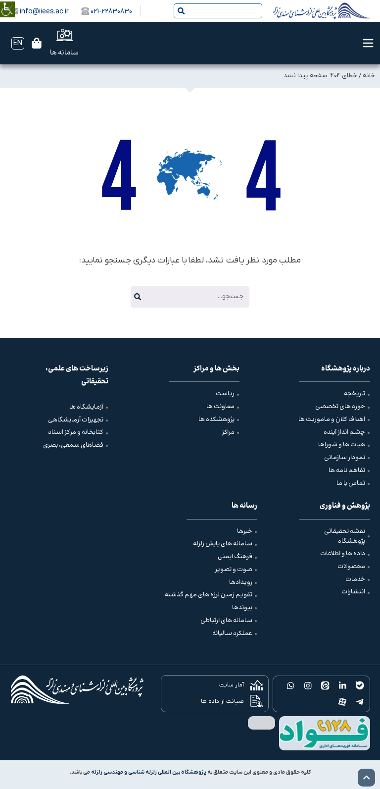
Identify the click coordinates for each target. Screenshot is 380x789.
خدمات (355, 579)
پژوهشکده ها (216, 419)
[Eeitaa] (325, 686)
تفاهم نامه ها (347, 470)
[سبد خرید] (37, 43)
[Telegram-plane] (360, 702)
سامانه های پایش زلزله (222, 544)
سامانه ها (64, 53)
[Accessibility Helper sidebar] (7, 2)
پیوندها (242, 608)
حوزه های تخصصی (340, 407)
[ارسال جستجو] (181, 11)
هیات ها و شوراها (341, 445)
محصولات (351, 567)
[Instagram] (308, 686)
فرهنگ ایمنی (235, 557)
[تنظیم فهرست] (368, 43)
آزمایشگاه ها (86, 407)
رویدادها (240, 582)
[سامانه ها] (64, 35)
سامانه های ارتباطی (226, 621)
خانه (369, 75)
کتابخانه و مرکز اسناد (75, 432)
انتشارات (353, 592)
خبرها (244, 531)
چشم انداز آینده (344, 432)
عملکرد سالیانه (232, 633)
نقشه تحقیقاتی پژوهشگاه (344, 536)
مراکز (228, 432)
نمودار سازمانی (344, 458)
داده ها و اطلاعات (342, 554)
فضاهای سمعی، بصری (73, 445)
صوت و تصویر (233, 570)
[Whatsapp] (291, 686)
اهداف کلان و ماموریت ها (331, 419)
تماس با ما (350, 483)
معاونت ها (220, 407)
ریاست (225, 394)
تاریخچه (354, 394)
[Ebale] (360, 686)
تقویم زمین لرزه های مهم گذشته (208, 595)
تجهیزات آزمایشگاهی (75, 420)
